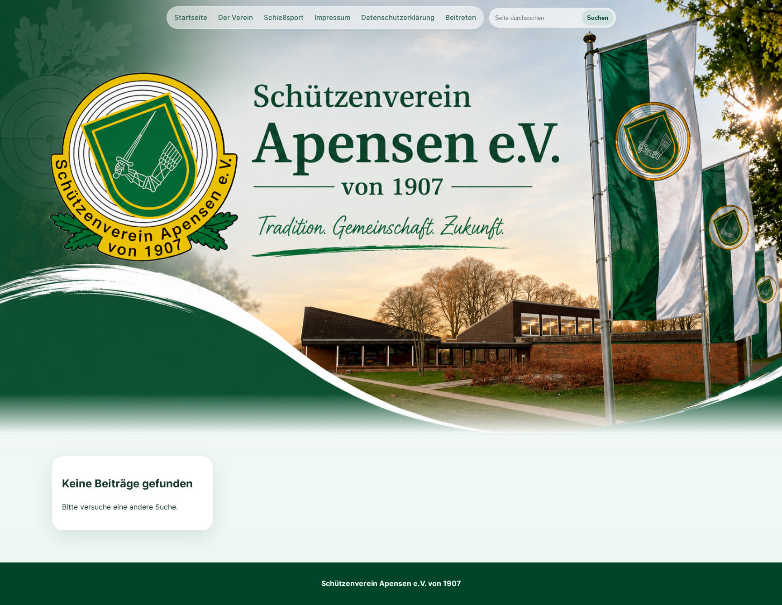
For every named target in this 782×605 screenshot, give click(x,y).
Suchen (597, 17)
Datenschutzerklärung (397, 17)
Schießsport (284, 17)
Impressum (332, 17)
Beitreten (460, 17)
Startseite (190, 17)
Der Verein (235, 17)
